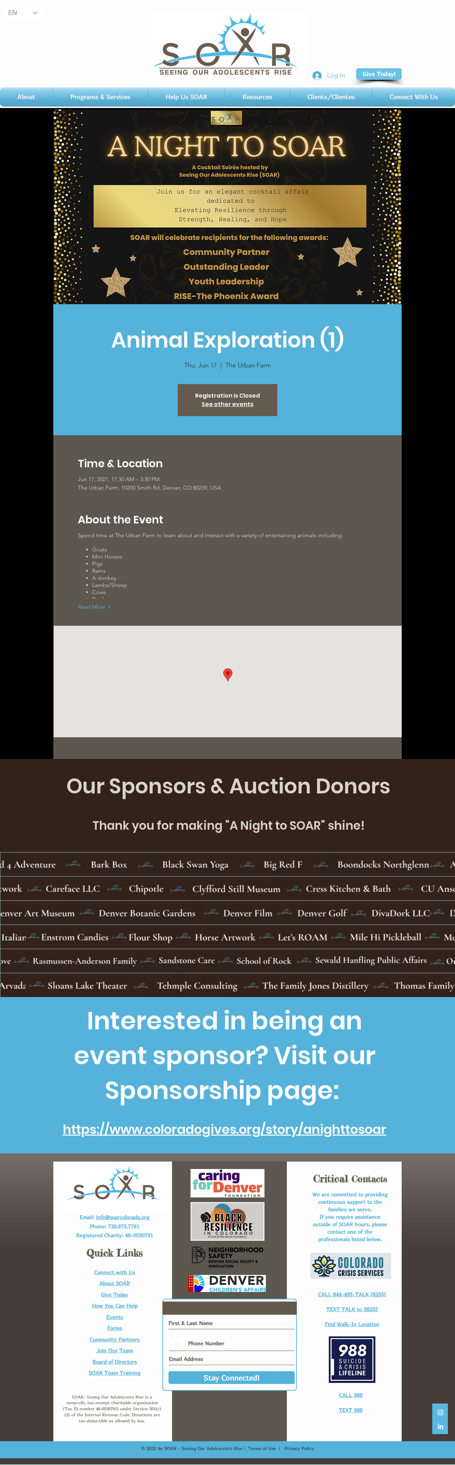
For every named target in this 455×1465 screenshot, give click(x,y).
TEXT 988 (351, 1410)
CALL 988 (351, 1395)
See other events (227, 404)
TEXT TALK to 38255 (352, 1309)
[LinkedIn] (440, 1426)
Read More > (94, 606)
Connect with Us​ (114, 1272)
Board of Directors (114, 1361)
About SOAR (115, 1283)
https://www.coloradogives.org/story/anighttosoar (224, 1129)
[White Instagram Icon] (440, 1412)
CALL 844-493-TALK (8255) (352, 1294)
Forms (114, 1328)
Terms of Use (262, 1448)
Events (114, 1317)
